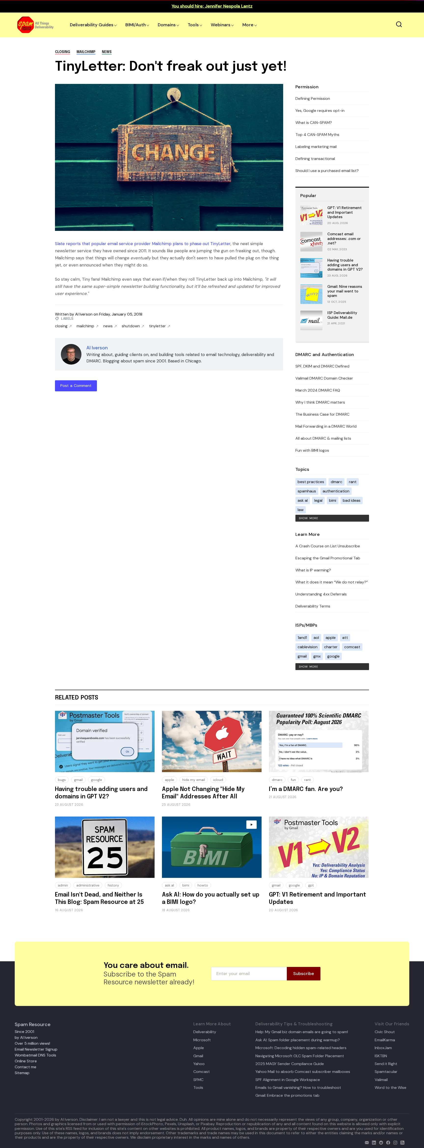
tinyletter (157, 326)
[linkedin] (373, 1142)
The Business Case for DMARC (322, 414)
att (345, 637)
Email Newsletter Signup (36, 1049)
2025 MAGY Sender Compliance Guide (289, 1064)
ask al (303, 500)
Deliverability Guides (91, 25)
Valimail (381, 1080)
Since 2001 (24, 1031)
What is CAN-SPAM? (313, 122)
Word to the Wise (390, 1087)
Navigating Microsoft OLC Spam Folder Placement (299, 1056)
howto (203, 885)
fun (293, 780)
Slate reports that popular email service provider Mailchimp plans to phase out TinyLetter (142, 243)
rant (353, 481)
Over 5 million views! (32, 1043)
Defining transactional (315, 158)
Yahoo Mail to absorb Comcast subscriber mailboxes (302, 1071)
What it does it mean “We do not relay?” (331, 582)
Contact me (25, 1066)
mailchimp (86, 52)
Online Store (26, 1061)
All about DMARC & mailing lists (323, 438)
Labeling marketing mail (316, 146)
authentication (336, 491)
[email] (366, 1142)
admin (63, 885)
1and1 (302, 637)
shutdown (131, 326)
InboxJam (383, 1048)
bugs (62, 780)
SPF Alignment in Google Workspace (287, 1080)
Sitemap (22, 1072)
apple (331, 637)
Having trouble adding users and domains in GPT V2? (345, 265)
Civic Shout (385, 1032)
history (113, 885)
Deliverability (204, 1032)
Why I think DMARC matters (320, 402)
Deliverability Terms (312, 606)
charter (331, 646)
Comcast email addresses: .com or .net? (344, 239)
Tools (193, 25)
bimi (332, 500)
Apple (198, 1048)
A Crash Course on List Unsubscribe (327, 546)
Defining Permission (312, 98)
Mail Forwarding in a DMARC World (326, 426)
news (107, 52)
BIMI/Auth (135, 25)
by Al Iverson (26, 1037)
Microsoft (202, 1040)
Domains (167, 25)
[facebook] (387, 1142)
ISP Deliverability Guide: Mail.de (342, 315)
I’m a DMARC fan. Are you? (306, 789)
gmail (302, 656)
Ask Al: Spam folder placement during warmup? (297, 1040)
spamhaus (307, 491)
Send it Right (386, 1064)
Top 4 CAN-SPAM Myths (317, 134)
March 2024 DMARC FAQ (317, 390)
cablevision (308, 646)
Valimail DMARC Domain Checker (324, 378)
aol (316, 637)
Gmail (198, 1056)
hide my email (193, 780)
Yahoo (199, 1064)
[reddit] (380, 1142)
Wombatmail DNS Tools (35, 1055)
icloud (218, 780)
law (301, 509)
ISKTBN (381, 1056)
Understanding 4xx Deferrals (321, 594)
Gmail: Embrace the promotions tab (287, 1095)
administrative (87, 885)
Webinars (220, 25)
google (333, 656)
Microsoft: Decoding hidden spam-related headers (300, 1048)
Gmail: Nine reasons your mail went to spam (344, 291)
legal (318, 500)
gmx (317, 656)
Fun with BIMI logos (312, 450)
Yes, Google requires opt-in (319, 110)
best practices (311, 481)
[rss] (401, 1142)
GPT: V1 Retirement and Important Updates (344, 212)
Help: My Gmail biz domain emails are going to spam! (301, 1032)
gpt (311, 885)
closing (62, 52)
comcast (352, 646)
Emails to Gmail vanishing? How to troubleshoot (298, 1087)
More (247, 25)
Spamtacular (386, 1071)
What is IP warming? (313, 570)
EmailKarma (385, 1040)
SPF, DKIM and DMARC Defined (322, 366)
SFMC (198, 1080)
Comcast (201, 1071)
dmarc (336, 481)
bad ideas (351, 500)
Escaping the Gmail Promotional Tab (327, 558)
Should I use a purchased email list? (327, 170)
